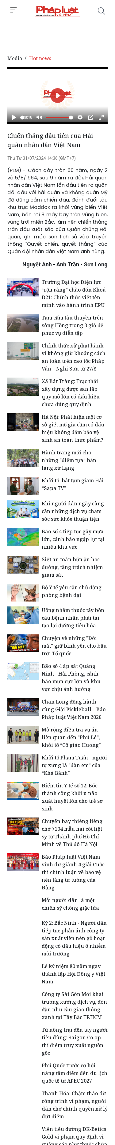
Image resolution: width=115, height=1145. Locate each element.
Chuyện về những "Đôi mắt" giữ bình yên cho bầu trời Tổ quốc (74, 646)
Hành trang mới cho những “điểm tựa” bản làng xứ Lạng (69, 460)
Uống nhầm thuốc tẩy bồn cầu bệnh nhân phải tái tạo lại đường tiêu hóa (73, 618)
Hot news (40, 58)
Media (14, 58)
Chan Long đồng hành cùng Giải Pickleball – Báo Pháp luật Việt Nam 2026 (74, 709)
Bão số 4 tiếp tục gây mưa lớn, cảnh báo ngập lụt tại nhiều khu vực (73, 539)
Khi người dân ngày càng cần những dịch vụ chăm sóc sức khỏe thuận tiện (73, 511)
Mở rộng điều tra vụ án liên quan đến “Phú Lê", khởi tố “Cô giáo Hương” (71, 737)
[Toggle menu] (13, 10)
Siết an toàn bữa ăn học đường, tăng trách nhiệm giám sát (72, 567)
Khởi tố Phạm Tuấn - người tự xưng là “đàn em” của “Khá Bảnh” (74, 765)
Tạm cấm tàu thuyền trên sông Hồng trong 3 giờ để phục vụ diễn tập (72, 325)
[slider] (22, 117)
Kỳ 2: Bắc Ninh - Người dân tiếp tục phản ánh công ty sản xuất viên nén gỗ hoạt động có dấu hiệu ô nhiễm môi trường (74, 938)
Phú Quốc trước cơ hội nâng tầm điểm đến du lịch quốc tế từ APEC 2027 (74, 1073)
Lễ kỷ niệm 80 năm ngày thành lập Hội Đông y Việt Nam (73, 974)
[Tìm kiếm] (101, 11)
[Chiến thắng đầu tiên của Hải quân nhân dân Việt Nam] (57, 11)
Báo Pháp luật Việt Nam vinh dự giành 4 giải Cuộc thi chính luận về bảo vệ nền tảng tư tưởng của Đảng (73, 872)
